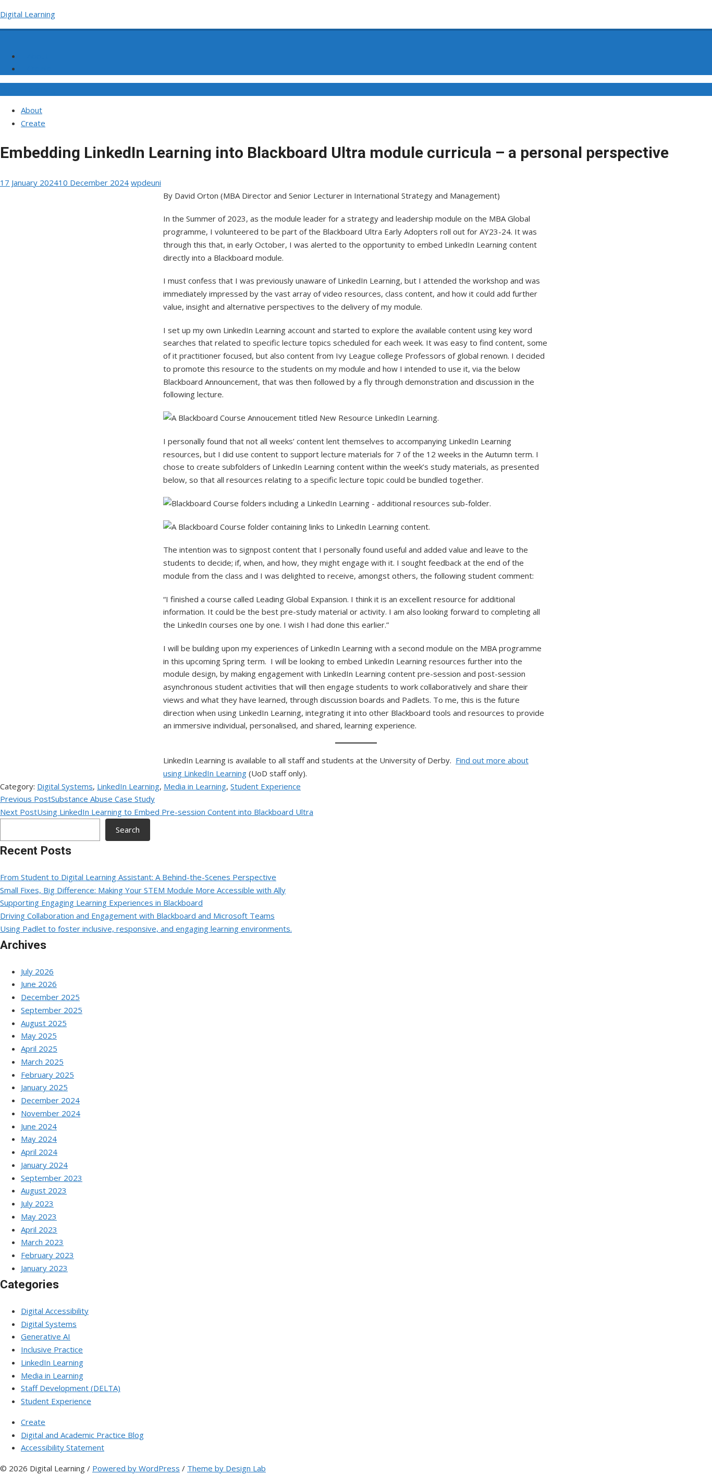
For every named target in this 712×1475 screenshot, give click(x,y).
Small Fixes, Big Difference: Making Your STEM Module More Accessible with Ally (143, 890)
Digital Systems (65, 786)
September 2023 (51, 1178)
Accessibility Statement (62, 1447)
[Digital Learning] (6, 34)
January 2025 (44, 1087)
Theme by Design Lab (226, 1468)
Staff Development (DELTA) (70, 1388)
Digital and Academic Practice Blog (82, 1435)
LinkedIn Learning (128, 786)
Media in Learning (195, 786)
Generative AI (45, 1336)
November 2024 (50, 1113)
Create (39, 68)
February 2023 (47, 1255)
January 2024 (44, 1165)
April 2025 (39, 1048)
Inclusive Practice (52, 1349)
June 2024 (39, 1126)
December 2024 (50, 1100)
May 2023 (39, 1216)
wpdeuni (146, 182)
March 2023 (42, 1242)
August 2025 (44, 1023)
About (37, 56)
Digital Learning (27, 14)
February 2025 (47, 1074)
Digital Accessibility (55, 1311)
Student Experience (265, 786)
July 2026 (37, 971)
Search (128, 829)
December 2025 (50, 997)
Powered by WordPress (136, 1468)
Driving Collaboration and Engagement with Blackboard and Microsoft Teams (137, 915)
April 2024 (39, 1152)
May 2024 (39, 1138)
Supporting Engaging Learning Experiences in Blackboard (101, 902)
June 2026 (39, 984)
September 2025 (51, 1010)
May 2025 (39, 1035)
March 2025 (42, 1061)
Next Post (156, 812)
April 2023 (39, 1229)
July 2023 (37, 1203)
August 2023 (44, 1190)
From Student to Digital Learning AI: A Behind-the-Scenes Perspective (138, 877)
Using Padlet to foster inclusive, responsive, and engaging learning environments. (146, 928)
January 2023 (44, 1268)
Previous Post (77, 799)
